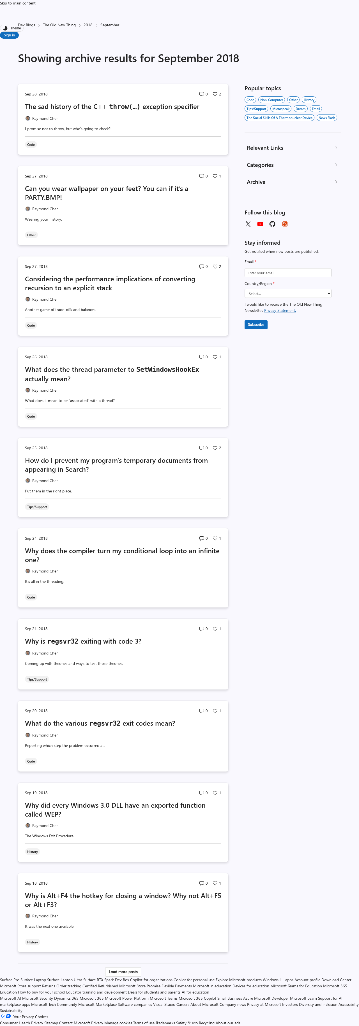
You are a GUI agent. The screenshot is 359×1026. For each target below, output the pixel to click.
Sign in (9, 34)
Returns (48, 985)
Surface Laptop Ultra (64, 979)
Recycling (207, 1022)
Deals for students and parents (154, 992)
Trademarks (165, 1022)
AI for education (195, 992)
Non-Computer (271, 99)
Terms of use (144, 1022)
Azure (248, 998)
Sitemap (51, 1022)
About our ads (228, 1022)
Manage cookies (118, 1022)
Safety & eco (187, 1022)
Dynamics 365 (66, 998)
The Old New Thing (59, 24)
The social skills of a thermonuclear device (279, 117)
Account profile (307, 979)
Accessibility (349, 1004)
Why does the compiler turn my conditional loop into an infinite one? (122, 555)
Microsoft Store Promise (139, 985)
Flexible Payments (177, 985)
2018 (88, 24)
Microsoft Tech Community (54, 1004)
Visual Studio (164, 1004)
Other (293, 99)
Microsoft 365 (92, 998)
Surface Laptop (33, 979)
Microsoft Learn (303, 998)
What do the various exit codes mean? (100, 722)
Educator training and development (96, 992)
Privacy (97, 1022)
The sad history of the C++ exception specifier (112, 106)
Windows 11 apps (278, 979)
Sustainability (11, 1010)
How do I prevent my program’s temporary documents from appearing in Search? (116, 464)
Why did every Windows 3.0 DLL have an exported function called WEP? (115, 809)
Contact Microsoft (74, 1022)
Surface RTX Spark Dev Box (106, 979)
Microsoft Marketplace (97, 1004)
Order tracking (68, 985)
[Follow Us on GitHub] (272, 224)
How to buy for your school (41, 992)
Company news (233, 1004)
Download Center (336, 979)
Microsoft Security (37, 998)
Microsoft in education (212, 985)
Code (250, 99)
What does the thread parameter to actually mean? (112, 373)
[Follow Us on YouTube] (260, 224)
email (316, 108)
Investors (290, 1004)
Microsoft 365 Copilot (197, 998)
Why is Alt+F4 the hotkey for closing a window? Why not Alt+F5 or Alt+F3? (123, 900)
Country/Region (260, 283)
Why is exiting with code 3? (83, 640)
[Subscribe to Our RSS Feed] (285, 224)
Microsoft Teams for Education (296, 985)
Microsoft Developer (271, 998)
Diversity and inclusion (318, 1004)
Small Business (229, 998)
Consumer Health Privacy (21, 1022)
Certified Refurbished (100, 985)
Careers (182, 1004)
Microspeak (280, 108)
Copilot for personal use (194, 979)
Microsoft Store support (20, 985)
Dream (301, 108)
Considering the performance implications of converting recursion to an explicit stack (110, 283)
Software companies (135, 1004)
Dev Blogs (26, 24)
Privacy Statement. (280, 310)
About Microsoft (204, 1004)
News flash (327, 117)
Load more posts (123, 971)
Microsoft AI (10, 998)
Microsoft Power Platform (127, 998)
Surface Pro (9, 979)
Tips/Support (256, 108)
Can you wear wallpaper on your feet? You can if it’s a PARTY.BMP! (106, 193)
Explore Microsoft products (239, 979)
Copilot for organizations (151, 979)
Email (250, 261)
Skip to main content (18, 3)
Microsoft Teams (164, 998)
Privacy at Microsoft (264, 1004)
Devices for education (251, 985)
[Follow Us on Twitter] (248, 224)
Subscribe (256, 324)
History (309, 99)
